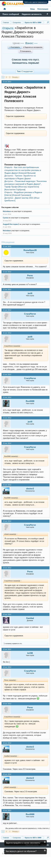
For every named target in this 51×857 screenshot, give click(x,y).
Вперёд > (15, 77)
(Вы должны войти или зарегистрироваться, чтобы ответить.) (27, 828)
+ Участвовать (15, 47)
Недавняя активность (32, 14)
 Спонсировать (25, 51)
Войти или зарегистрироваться (36, 2)
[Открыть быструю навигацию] (48, 22)
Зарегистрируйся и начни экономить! (23, 843)
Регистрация (42, 9)
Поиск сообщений (11, 14)
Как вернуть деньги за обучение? (21, 851)
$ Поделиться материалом (32, 47)
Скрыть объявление (45, 842)
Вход (32, 9)
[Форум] (4, 9)
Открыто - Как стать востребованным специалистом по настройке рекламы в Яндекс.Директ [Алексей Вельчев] (22, 170)
